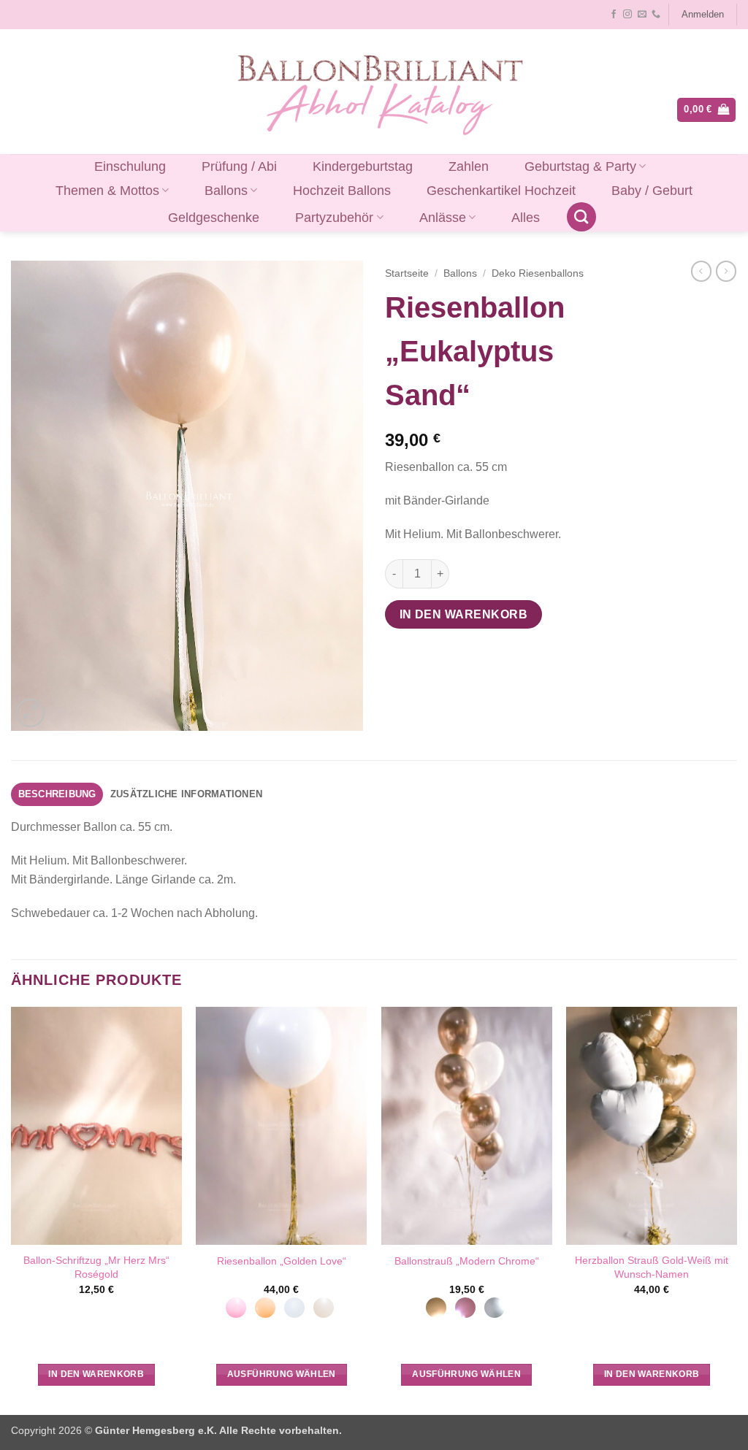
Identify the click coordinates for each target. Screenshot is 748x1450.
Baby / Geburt (651, 190)
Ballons (226, 190)
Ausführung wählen (281, 1374)
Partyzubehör (334, 217)
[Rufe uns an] (656, 14)
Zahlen (469, 166)
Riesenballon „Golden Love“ (281, 1261)
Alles (525, 217)
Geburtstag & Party (580, 166)
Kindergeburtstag (363, 166)
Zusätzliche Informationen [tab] (186, 794)
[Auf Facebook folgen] (613, 14)
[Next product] (701, 271)
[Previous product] (726, 271)
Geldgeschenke (213, 217)
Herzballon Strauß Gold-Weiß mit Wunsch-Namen (651, 1267)
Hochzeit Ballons (342, 190)
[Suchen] (581, 216)
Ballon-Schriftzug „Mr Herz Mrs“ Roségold (96, 1267)
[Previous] (12, 1209)
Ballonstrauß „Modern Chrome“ (466, 1261)
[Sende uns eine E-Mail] (642, 14)
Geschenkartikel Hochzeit (501, 190)
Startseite (407, 273)
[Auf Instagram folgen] (627, 14)
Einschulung (130, 166)
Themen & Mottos (107, 190)
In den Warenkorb (463, 614)
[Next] (736, 1209)
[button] (702, 14)
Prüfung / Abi (239, 166)
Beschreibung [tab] (57, 794)
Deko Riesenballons (538, 273)
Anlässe (442, 217)
